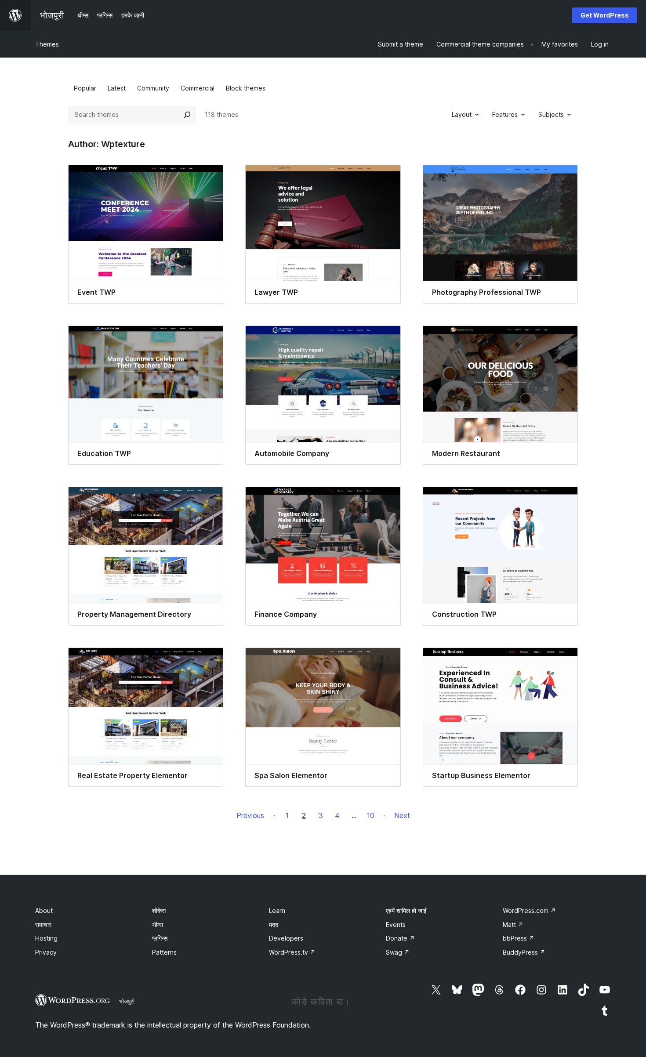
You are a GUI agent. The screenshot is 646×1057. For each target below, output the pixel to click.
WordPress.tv (292, 952)
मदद (273, 924)
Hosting (46, 938)
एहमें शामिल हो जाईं (406, 910)
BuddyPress (524, 952)
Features (505, 114)
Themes (47, 44)
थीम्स (157, 924)
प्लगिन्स (159, 938)
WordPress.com (529, 910)
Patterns (164, 952)
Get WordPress (605, 15)
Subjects (551, 114)
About (44, 910)
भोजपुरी (126, 1001)
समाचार (43, 924)
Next (402, 815)
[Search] (187, 114)
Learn (277, 910)
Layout (462, 114)
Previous (250, 815)
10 (370, 815)
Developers (286, 938)
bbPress (518, 938)
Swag (398, 952)
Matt (513, 924)
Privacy (46, 952)
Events (396, 924)
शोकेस (159, 910)
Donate (400, 938)
